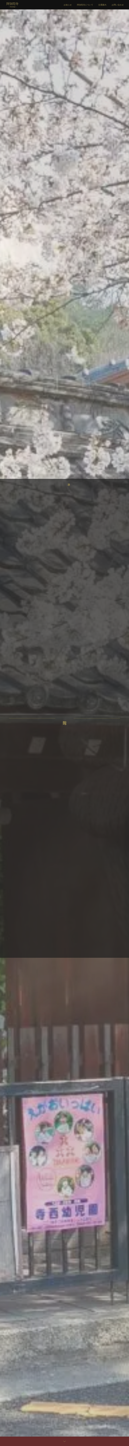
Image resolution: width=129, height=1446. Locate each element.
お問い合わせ (118, 5)
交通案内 (102, 5)
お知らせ (68, 5)
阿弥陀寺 (12, 5)
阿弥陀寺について (85, 5)
